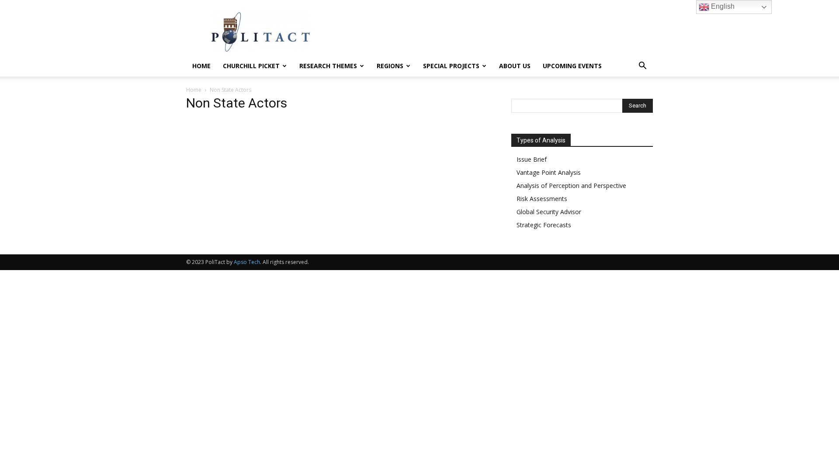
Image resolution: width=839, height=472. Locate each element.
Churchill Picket (251, 66)
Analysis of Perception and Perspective (571, 185)
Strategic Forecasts (544, 225)
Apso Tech (247, 262)
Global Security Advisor (549, 212)
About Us (514, 66)
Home (201, 66)
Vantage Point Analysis (549, 172)
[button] (642, 66)
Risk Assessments (542, 198)
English (722, 6)
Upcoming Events (572, 66)
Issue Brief (532, 159)
